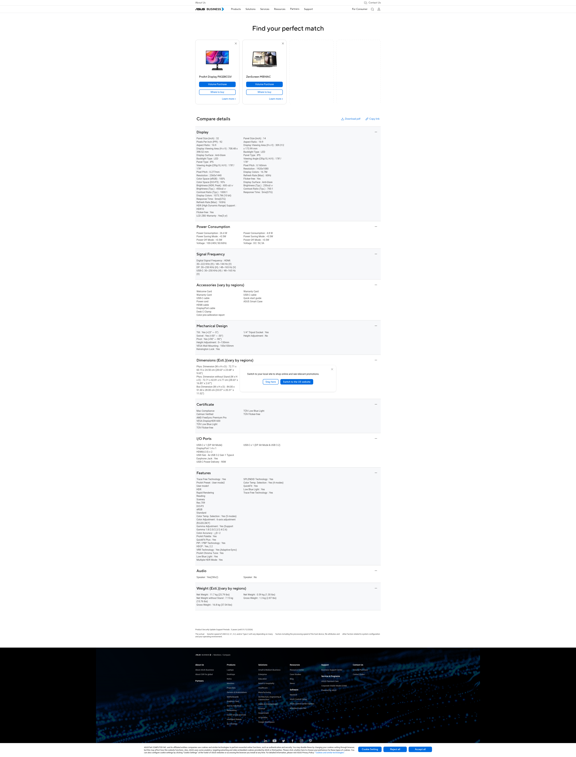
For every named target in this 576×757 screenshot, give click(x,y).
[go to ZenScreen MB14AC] (264, 60)
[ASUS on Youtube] (274, 741)
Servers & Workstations (237, 692)
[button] (372, 9)
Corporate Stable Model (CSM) (334, 686)
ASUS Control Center (298, 699)
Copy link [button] (374, 118)
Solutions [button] (250, 9)
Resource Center (297, 670)
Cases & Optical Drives (236, 715)
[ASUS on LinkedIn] (265, 741)
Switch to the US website (296, 381)
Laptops (230, 670)
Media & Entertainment (268, 704)
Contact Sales (359, 674)
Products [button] (236, 9)
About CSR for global (204, 674)
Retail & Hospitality (266, 683)
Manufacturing (264, 692)
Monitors (230, 683)
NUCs (229, 679)
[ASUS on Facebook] (292, 741)
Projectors (231, 688)
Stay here (271, 381)
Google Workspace (266, 722)
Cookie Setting (370, 749)
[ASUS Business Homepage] (209, 9)
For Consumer (360, 9)
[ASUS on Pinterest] (310, 741)
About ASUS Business (204, 670)
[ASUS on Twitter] (283, 741)
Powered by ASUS (328, 690)
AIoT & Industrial (234, 706)
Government (263, 713)
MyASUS (293, 695)
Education (262, 679)
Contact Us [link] (375, 2)
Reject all (395, 749)
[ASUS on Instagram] (301, 741)
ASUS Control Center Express (302, 704)
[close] (332, 369)
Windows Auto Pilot (298, 708)
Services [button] (264, 9)
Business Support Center (331, 670)
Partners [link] (294, 8)
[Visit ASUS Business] (203, 655)
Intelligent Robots (234, 719)
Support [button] (308, 9)
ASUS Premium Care (330, 681)
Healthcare (263, 688)
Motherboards (233, 697)
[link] (217, 92)
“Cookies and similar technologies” (330, 752)
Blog (292, 679)
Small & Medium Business (269, 670)
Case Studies (295, 674)
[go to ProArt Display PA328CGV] (217, 60)
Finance (261, 708)
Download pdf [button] (352, 118)
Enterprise (262, 674)
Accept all (420, 749)
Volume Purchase (360, 670)
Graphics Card (233, 701)
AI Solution (262, 717)
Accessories (232, 724)
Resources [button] (279, 9)
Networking (232, 710)
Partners (199, 681)
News (292, 683)
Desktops (231, 674)
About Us (200, 2)
